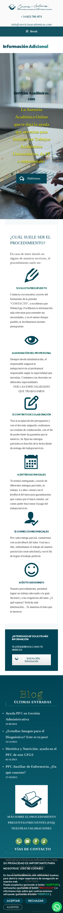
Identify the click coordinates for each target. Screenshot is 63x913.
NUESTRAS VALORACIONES (32, 828)
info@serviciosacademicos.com (31, 24)
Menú (33, 31)
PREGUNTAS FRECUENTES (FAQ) (31, 822)
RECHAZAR (35, 901)
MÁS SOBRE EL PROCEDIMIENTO (31, 816)
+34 (31, 16)
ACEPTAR (13, 901)
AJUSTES (13, 907)
